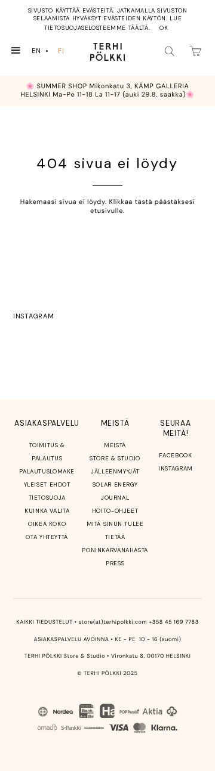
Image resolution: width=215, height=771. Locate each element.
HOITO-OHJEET (115, 511)
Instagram (33, 316)
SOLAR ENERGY (115, 484)
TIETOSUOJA (47, 497)
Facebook (175, 455)
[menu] (50, 51)
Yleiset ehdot (47, 484)
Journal (115, 497)
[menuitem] (41, 51)
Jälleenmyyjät (115, 471)
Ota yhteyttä (47, 537)
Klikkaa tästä (131, 202)
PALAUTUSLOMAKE (47, 471)
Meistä (115, 445)
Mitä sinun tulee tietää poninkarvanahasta (115, 537)
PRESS (115, 563)
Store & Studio (115, 458)
